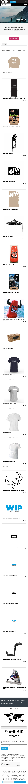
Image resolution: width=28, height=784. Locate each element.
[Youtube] (10, 731)
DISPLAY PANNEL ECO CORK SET (11, 126)
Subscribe (4, 748)
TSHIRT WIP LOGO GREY (9, 403)
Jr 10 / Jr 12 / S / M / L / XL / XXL (10, 379)
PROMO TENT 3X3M (8, 236)
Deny (8, 782)
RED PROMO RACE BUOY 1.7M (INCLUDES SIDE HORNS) (13, 320)
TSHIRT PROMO (7, 432)
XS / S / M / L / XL (7, 466)
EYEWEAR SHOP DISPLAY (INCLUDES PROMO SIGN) (14, 688)
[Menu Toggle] (25, 4)
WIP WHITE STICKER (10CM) (10, 603)
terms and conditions (13, 754)
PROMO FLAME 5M (8, 153)
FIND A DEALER (14, 708)
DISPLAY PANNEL (7, 72)
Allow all (20, 782)
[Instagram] (6, 731)
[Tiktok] (18, 731)
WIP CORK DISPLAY (8, 348)
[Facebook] (14, 731)
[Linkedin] (22, 731)
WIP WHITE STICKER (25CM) (10, 547)
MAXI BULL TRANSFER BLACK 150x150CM (13, 490)
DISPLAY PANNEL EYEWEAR (10, 209)
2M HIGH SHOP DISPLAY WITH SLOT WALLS (14, 98)
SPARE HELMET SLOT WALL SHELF (12, 659)
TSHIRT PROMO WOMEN (9, 461)
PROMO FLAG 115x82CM (9, 181)
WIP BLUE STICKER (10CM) (10, 631)
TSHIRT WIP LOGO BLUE (9, 374)
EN (26, 1)
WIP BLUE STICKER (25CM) (10, 575)
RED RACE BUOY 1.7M (8, 264)
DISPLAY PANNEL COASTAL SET (11, 292)
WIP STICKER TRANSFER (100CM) (12, 518)
